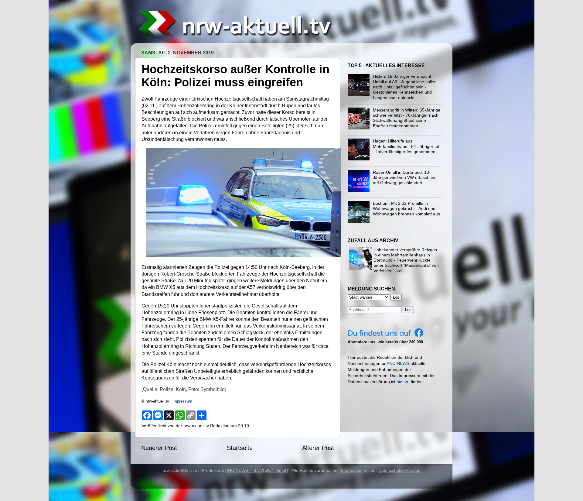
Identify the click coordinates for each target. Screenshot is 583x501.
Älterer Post (318, 447)
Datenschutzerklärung (399, 470)
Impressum (182, 401)
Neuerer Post (159, 447)
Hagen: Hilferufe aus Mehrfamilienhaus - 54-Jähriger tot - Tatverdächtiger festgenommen (406, 146)
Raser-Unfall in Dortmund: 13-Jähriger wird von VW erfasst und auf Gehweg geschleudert (405, 177)
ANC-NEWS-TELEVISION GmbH (256, 470)
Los (408, 309)
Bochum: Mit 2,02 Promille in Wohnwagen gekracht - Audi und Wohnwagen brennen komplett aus (406, 208)
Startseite (240, 447)
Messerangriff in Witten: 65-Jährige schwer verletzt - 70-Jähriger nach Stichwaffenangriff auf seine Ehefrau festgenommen (406, 118)
